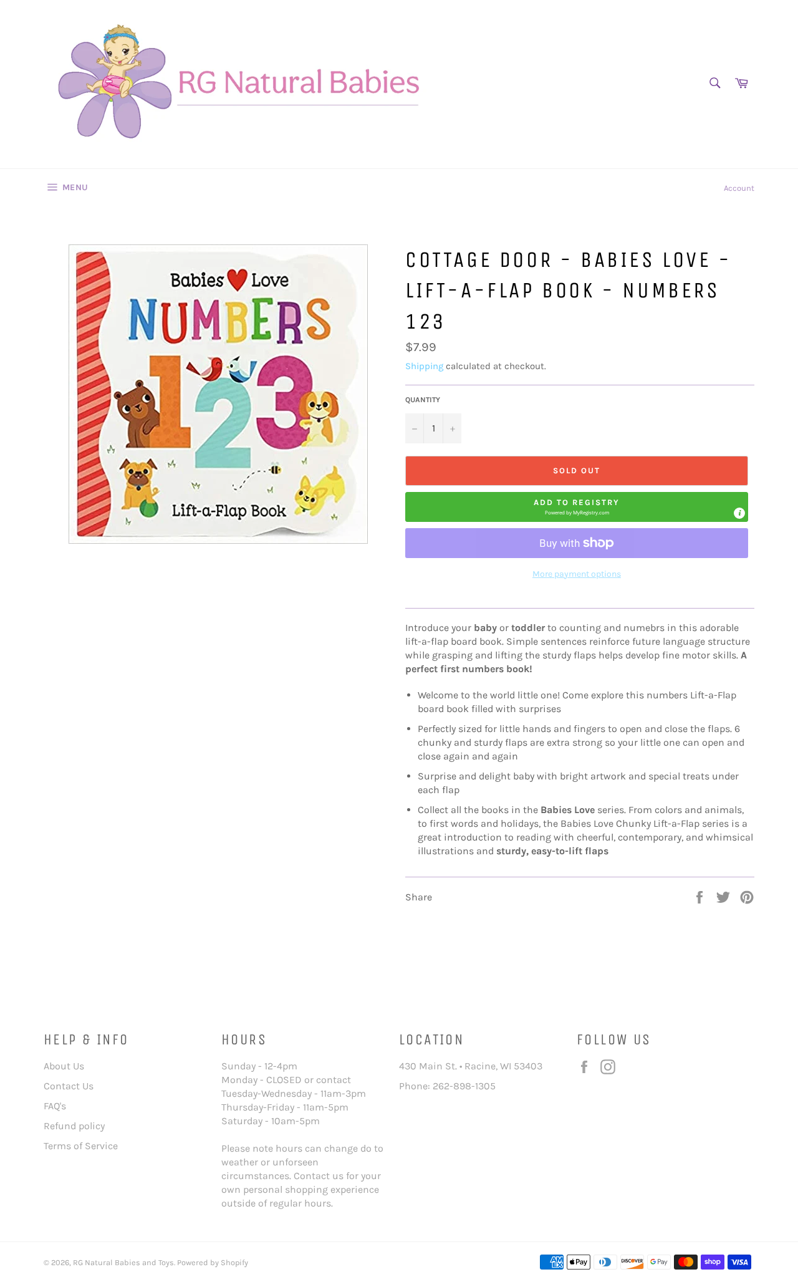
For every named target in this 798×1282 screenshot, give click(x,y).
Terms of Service (81, 1146)
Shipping (424, 366)
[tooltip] (739, 513)
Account (739, 188)
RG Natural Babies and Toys (123, 1262)
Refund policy (74, 1126)
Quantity (422, 399)
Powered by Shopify (212, 1262)
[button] (576, 507)
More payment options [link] (576, 574)
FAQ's (55, 1106)
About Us (64, 1066)
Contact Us (69, 1086)
